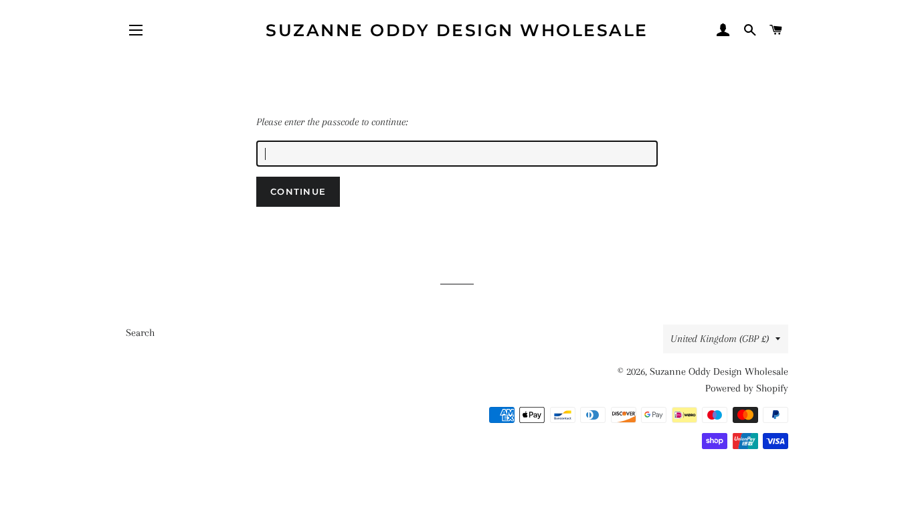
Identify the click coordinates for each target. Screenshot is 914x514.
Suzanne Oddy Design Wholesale (457, 30)
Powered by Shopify (746, 388)
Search (140, 333)
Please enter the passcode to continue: (331, 122)
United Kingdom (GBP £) (719, 339)
